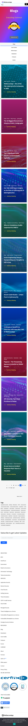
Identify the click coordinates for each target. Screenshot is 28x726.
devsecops (9, 514)
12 (18, 485)
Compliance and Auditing (12, 222)
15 (25, 485)
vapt (14, 523)
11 (15, 485)
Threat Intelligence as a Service (8, 611)
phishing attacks (8, 519)
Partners (3, 654)
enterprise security (4, 515)
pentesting (23, 517)
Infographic (19, 118)
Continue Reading (11, 92)
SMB (20, 521)
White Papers (14, 50)
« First (7, 485)
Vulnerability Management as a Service (10, 615)
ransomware (14, 519)
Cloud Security (4, 589)
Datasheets (14, 53)
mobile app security (8, 517)
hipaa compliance (21, 515)
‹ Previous (9, 485)
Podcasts (14, 57)
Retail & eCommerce (5, 568)
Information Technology (6, 571)
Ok (14, 724)
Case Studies (14, 47)
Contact (2, 666)
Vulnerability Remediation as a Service (10, 618)
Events (14, 60)
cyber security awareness (5, 510)
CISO (19, 504)
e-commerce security (20, 514)
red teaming (16, 521)
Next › (11, 488)
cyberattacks (6, 508)
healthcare (19, 431)
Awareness (16, 358)
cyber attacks (12, 508)
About (2, 651)
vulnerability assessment (20, 523)
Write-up (20, 185)
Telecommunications (5, 575)
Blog (5, 150)
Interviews (18, 324)
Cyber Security (7, 81)
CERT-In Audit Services (6, 600)
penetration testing (16, 517)
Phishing (2, 519)
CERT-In (3, 658)
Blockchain (15, 504)
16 (6, 487)
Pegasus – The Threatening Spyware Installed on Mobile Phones (13, 364)
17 (9, 487)
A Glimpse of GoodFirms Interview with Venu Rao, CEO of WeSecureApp (14, 329)
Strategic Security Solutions (7, 622)
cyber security (23, 508)
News (15, 150)
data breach (12, 512)
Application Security (8, 290)
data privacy (23, 512)
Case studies (4, 636)
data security (3, 514)
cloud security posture (14, 506)
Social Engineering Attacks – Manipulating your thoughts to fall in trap (14, 260)
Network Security (5, 586)
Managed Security (5, 607)
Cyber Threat (7, 118)
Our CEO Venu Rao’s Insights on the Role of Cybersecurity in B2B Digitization (14, 190)
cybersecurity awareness (15, 510)
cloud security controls (5, 506)
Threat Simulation (18, 255)
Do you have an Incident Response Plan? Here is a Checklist (12, 468)
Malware (2, 517)
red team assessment (9, 521)
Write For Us (14, 37)
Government (4, 564)
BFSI (2, 557)
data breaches (17, 512)
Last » (13, 488)
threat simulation (9, 523)
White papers (4, 662)
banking (10, 504)
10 (13, 485)
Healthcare (3, 560)
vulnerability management (5, 525)
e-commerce (14, 514)
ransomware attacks (21, 519)
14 (22, 485)
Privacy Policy (4, 669)
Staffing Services (5, 593)
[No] (26, 722)
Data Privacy (13, 118)
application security (4, 504)
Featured (13, 81)
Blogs (14, 44)
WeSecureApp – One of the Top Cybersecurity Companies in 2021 (14, 86)
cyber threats (6, 512)
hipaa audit (15, 515)
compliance (21, 506)
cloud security (23, 504)
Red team (2, 521)
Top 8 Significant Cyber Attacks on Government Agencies (12, 155)
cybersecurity (17, 508)
